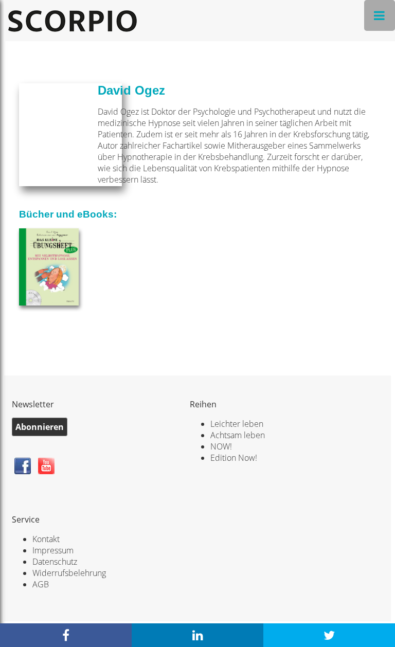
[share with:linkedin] (197, 635)
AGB (40, 584)
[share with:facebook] (66, 635)
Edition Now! (233, 457)
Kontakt (46, 539)
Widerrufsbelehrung (69, 573)
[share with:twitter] (329, 635)
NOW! (221, 446)
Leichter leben (236, 423)
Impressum (53, 550)
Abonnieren (39, 427)
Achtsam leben (237, 435)
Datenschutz (54, 561)
